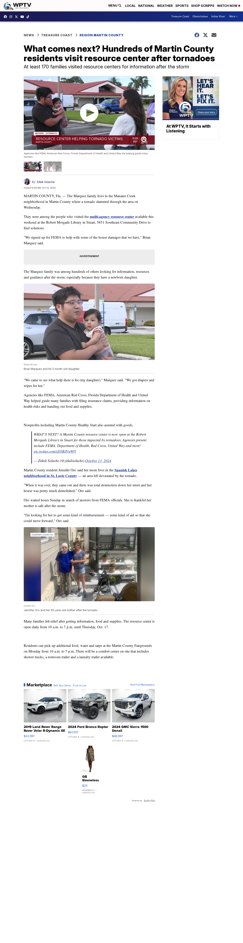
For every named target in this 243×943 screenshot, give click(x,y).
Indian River (218, 16)
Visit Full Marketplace (142, 685)
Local (130, 6)
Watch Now (227, 6)
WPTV (17, 16)
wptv (11, 16)
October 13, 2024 (98, 460)
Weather (165, 6)
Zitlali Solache (46, 182)
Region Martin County (102, 35)
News (29, 35)
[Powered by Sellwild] (149, 800)
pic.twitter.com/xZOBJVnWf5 (55, 451)
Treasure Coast (180, 16)
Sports (182, 6)
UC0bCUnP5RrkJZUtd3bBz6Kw (23, 16)
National (146, 6)
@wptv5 (29, 16)
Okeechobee (200, 16)
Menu (113, 5)
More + (233, 16)
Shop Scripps (202, 6)
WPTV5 (6, 16)
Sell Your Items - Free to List (70, 685)
